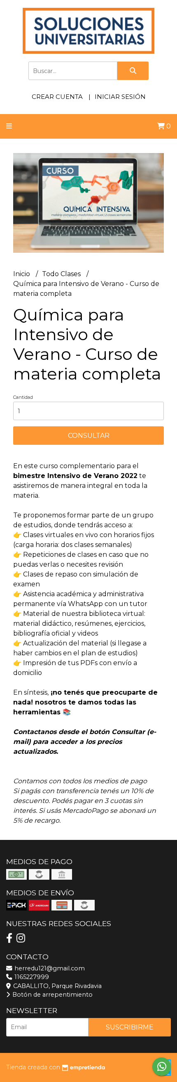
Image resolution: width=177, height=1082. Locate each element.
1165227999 (31, 977)
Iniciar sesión (120, 97)
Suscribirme (130, 1027)
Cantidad (23, 397)
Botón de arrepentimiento (52, 994)
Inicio (22, 274)
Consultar (88, 435)
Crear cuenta (57, 97)
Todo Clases (62, 274)
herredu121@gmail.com (49, 968)
